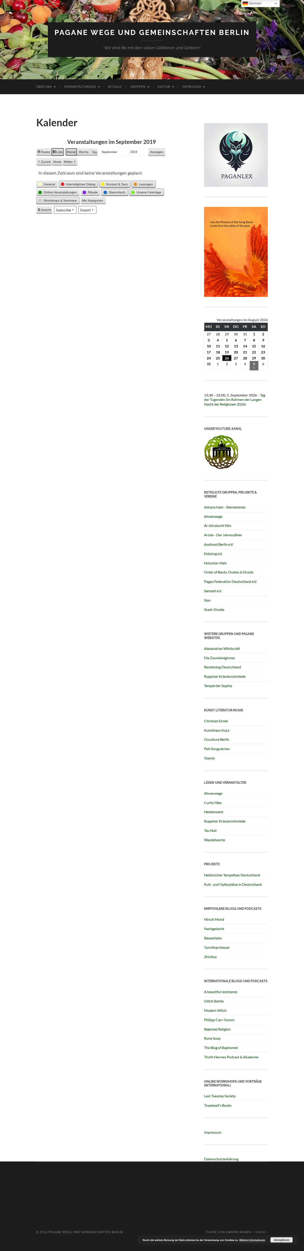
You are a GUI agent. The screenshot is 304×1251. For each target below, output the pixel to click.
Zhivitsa (210, 957)
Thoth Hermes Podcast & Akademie (231, 1057)
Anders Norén (238, 1232)
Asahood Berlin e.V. (218, 544)
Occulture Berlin (216, 739)
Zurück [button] (46, 161)
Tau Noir (210, 830)
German (254, 3)
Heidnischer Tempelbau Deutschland (232, 875)
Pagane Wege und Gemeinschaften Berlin (152, 32)
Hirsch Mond (214, 919)
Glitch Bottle (214, 1001)
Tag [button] (94, 152)
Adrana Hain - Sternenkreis (224, 507)
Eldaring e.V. (213, 553)
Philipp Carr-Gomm (219, 1020)
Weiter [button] (68, 161)
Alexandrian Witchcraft (222, 648)
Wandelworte (214, 840)
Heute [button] (57, 161)
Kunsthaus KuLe (216, 730)
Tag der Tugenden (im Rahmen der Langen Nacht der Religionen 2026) (234, 399)
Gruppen (138, 86)
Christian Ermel (216, 721)
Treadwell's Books (218, 1105)
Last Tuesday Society (220, 1096)
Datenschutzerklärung (221, 1159)
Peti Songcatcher (217, 749)
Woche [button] (84, 152)
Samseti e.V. (213, 591)
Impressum (191, 86)
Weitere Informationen (252, 1240)
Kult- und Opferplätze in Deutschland (233, 884)
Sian (207, 600)
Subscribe (63, 210)
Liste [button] (57, 153)
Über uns (44, 86)
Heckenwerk (213, 812)
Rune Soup (212, 1038)
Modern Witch (215, 1010)
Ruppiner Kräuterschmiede (224, 676)
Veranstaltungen (80, 86)
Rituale (115, 86)
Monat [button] (71, 152)
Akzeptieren (281, 1240)
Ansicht (44, 211)
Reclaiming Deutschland (222, 667)
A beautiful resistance (220, 992)
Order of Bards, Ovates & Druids (228, 572)
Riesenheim (213, 938)
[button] (47, 184)
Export (85, 210)
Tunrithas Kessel (216, 947)
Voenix (209, 758)
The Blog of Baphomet (221, 1047)
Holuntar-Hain (215, 563)
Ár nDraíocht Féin (217, 525)
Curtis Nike (212, 802)
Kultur (164, 86)
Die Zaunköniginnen (219, 658)
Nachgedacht (214, 929)
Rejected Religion (217, 1029)
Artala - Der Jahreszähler (223, 535)
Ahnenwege (213, 516)
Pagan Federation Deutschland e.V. (230, 581)
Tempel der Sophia (218, 686)
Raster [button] (43, 153)
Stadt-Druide (214, 609)
